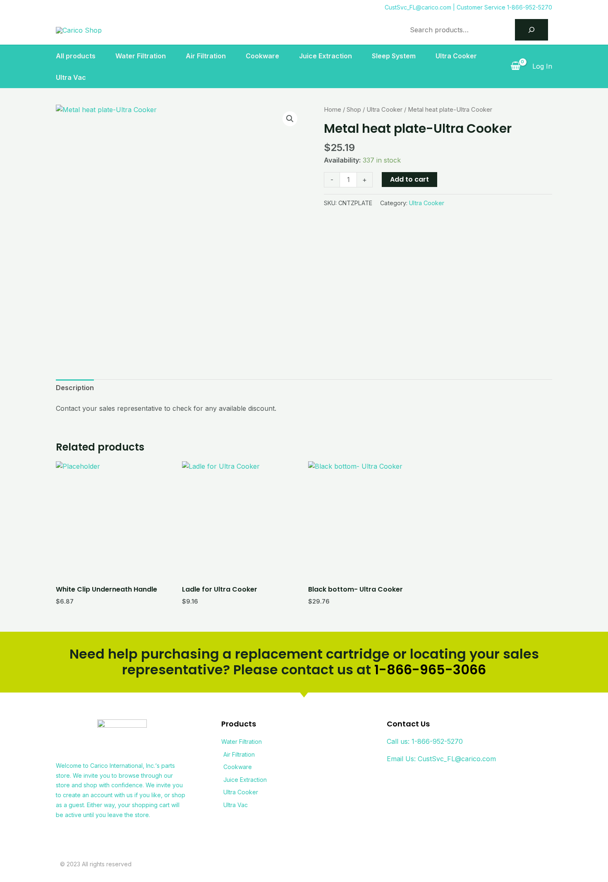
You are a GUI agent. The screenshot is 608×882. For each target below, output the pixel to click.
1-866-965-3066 (430, 669)
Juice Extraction (325, 56)
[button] (289, 118)
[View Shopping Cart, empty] (515, 66)
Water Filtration (140, 56)
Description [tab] (75, 387)
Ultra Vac (71, 77)
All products (76, 56)
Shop (354, 109)
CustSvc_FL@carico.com (418, 7)
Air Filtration (206, 56)
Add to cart (409, 179)
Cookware (262, 56)
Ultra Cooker (456, 56)
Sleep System (394, 56)
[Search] (531, 30)
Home (332, 109)
